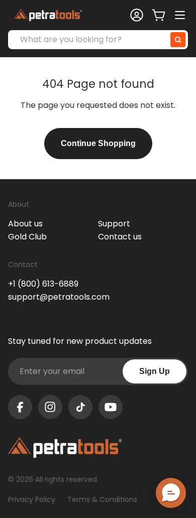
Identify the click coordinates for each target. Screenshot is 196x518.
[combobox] (98, 39)
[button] (171, 493)
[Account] (137, 15)
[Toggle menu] (181, 15)
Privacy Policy (31, 499)
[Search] (177, 39)
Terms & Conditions (102, 499)
